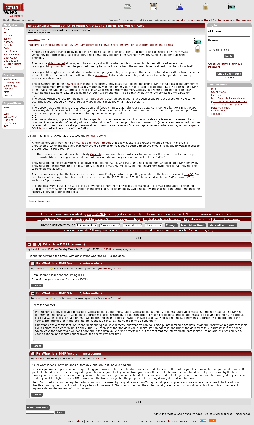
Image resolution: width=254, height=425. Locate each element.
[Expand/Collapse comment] (29, 244)
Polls (6, 48)
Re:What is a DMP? (52, 263)
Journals (8, 35)
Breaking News (12, 82)
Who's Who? (10, 117)
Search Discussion (226, 219)
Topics (7, 39)
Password (214, 40)
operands (216, 114)
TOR (6, 126)
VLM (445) (40, 358)
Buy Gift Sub (11, 60)
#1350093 (105, 268)
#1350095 (105, 298)
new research (74, 83)
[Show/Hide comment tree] (34, 244)
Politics (8, 95)
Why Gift (229, 77)
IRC (5, 110)
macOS (188, 174)
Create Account (12, 64)
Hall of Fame (10, 51)
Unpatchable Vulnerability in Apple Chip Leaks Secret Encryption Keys (86, 26)
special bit (98, 119)
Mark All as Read (192, 225)
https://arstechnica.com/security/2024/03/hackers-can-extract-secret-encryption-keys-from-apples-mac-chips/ (101, 44)
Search (8, 45)
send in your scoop (189, 20)
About (7, 29)
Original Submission (39, 201)
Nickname (214, 31)
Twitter (7, 107)
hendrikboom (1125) (42, 249)
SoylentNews (13, 10)
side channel (218, 110)
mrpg (42, 30)
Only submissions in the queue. (227, 20)
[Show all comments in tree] (39, 244)
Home (71, 421)
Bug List (8, 120)
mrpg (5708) (96, 214)
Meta (6, 92)
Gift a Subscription (229, 73)
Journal (131, 249)
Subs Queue (10, 57)
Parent (37, 285)
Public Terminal (220, 50)
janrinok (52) (42, 268)
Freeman (216, 95)
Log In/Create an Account (162, 219)
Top (186, 219)
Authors (8, 42)
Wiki (6, 114)
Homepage (121, 249)
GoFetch (99, 98)
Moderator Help (37, 407)
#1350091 (107, 249)
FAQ (6, 32)
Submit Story (11, 54)
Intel (213, 89)
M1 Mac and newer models (93, 142)
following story (95, 135)
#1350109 (99, 358)
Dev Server (10, 123)
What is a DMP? (56, 244)
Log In (7, 67)
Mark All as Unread (222, 225)
